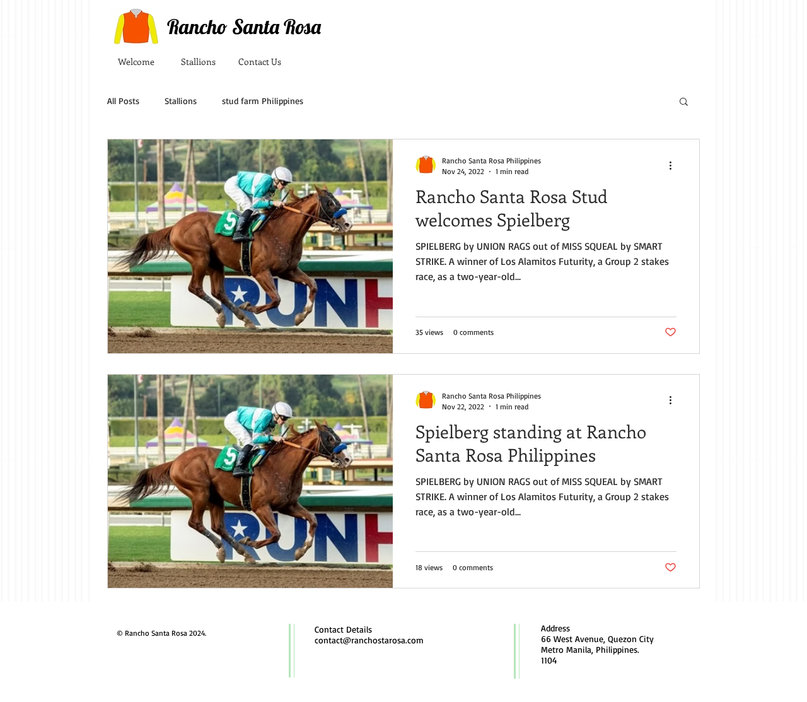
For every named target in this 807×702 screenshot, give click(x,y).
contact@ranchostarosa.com (369, 640)
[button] (684, 102)
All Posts (123, 100)
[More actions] (674, 165)
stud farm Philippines (262, 100)
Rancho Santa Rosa (244, 26)
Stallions (181, 100)
